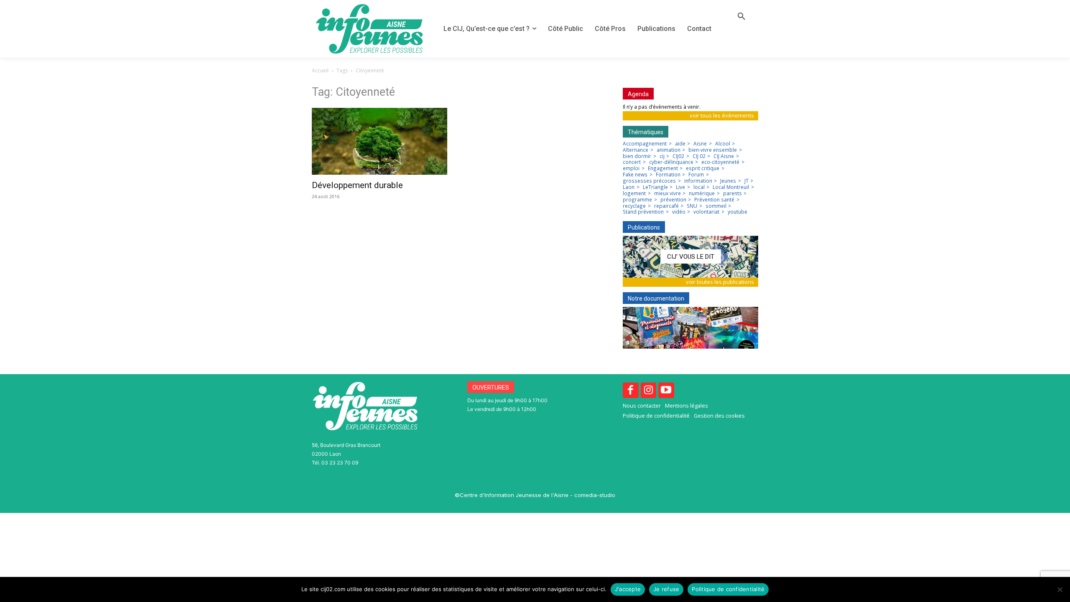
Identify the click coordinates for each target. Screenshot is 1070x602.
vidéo (678, 211)
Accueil (320, 70)
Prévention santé (714, 199)
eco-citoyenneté (720, 162)
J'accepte (628, 589)
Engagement (663, 168)
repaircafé (666, 206)
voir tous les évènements (722, 115)
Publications (644, 227)
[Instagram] (649, 390)
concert (632, 162)
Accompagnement (645, 143)
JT (746, 181)
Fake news (635, 174)
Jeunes (728, 181)
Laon (628, 187)
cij (662, 156)
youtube (737, 211)
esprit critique (702, 168)
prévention (673, 199)
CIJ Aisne (723, 156)
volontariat (706, 211)
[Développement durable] (379, 141)
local (699, 187)
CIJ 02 (699, 156)
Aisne (700, 143)
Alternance (635, 150)
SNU (692, 206)
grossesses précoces (649, 181)
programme (637, 199)
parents (732, 193)
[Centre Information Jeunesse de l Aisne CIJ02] (369, 29)
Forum (696, 174)
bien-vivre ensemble (712, 150)
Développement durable (357, 185)
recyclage (634, 206)
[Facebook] (631, 390)
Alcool (722, 143)
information (698, 181)
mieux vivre (667, 193)
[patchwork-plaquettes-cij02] (690, 328)
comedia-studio (594, 495)
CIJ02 (678, 156)
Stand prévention (643, 211)
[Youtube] (666, 390)
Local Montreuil (731, 187)
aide (680, 143)
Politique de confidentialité (728, 589)
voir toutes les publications (720, 282)
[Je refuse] (1059, 589)
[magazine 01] (690, 257)
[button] (741, 16)
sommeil (716, 206)
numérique (702, 193)
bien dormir (637, 156)
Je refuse (666, 589)
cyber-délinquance (671, 162)
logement (634, 193)
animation (668, 150)
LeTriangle (655, 187)
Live (680, 187)
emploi (631, 168)
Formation (668, 174)
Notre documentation (656, 298)
